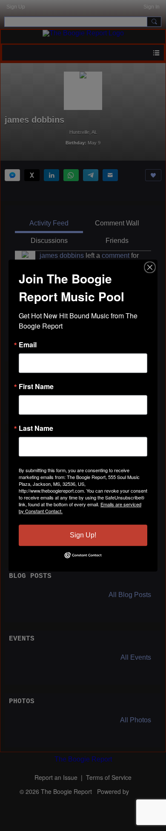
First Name (36, 386)
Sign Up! (83, 535)
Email (28, 344)
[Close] (150, 267)
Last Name (36, 428)
